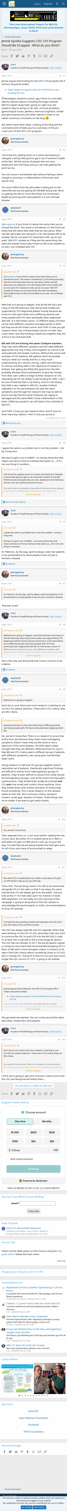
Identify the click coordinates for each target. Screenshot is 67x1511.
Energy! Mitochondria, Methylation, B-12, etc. (27, 1233)
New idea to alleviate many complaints (27, 1316)
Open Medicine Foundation (33, 1418)
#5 (64, 443)
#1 (64, 75)
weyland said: (10, 271)
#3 (64, 219)
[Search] (63, 4)
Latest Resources (12, 1282)
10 (44, 1395)
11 (47, 1395)
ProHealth (33, 1424)
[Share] (60, 76)
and (13, 423)
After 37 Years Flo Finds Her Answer (25, 1345)
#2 (64, 150)
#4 (64, 265)
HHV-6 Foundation (34, 1431)
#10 (63, 819)
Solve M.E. (33, 1411)
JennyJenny (17, 138)
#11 (63, 867)
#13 (63, 1039)
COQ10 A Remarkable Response (23, 1228)
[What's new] (57, 4)
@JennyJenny (8, 224)
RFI (15, 895)
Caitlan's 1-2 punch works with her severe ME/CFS (33, 1303)
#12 (63, 977)
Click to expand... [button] (33, 494)
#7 (64, 583)
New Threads (10, 1223)
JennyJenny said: (11, 469)
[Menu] (4, 4)
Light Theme (10, 1496)
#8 (64, 624)
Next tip (61, 1260)
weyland (16, 207)
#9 (64, 689)
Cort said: (8, 527)
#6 (64, 521)
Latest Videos (10, 1359)
